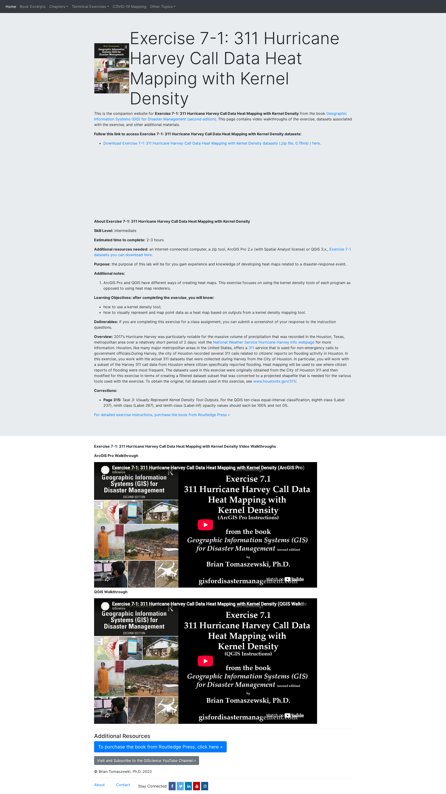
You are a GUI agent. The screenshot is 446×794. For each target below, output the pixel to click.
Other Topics (161, 6)
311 (251, 347)
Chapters (57, 6)
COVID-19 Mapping (129, 6)
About (99, 784)
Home (12, 6)
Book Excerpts (33, 6)
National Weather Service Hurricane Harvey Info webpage (264, 342)
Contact (123, 784)
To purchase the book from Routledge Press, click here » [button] (160, 747)
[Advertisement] (223, 182)
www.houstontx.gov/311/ (274, 381)
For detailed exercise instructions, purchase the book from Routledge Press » (162, 414)
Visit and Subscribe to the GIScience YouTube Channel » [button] (146, 760)
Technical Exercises (89, 6)
